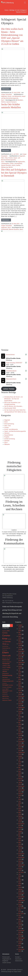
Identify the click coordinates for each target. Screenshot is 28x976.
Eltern (6, 422)
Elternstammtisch (11, 379)
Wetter (10, 700)
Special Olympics (11, 102)
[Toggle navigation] (25, 3)
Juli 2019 (21, 908)
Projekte (6, 437)
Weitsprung (4, 167)
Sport (3, 100)
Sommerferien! (10, 354)
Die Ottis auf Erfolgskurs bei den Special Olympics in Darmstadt (14, 172)
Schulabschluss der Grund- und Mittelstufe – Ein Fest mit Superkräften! (13, 398)
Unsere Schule (6, 962)
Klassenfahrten (8, 435)
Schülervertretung (9, 439)
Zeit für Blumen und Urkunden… (13, 406)
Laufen (11, 163)
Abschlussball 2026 (10, 408)
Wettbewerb (5, 700)
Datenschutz (19, 960)
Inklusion (6, 433)
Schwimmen (4, 229)
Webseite (7, 444)
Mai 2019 (21, 913)
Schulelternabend (11, 371)
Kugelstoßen (21, 161)
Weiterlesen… (6, 89)
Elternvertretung (9, 424)
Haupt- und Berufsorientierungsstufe (15, 431)
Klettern (3, 102)
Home (6, 10)
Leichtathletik (18, 163)
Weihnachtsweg (5, 698)
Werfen (10, 167)
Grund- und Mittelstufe (14, 96)
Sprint (13, 165)
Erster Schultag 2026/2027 (14, 362)
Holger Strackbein (6, 94)
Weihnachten (5, 696)
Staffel (18, 165)
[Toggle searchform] (21, 2)
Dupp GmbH (17, 971)
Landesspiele (5, 163)
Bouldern (20, 100)
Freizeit (10, 158)
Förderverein (6, 957)
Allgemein (4, 96)
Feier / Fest (4, 158)
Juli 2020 (21, 872)
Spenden (6, 440)
